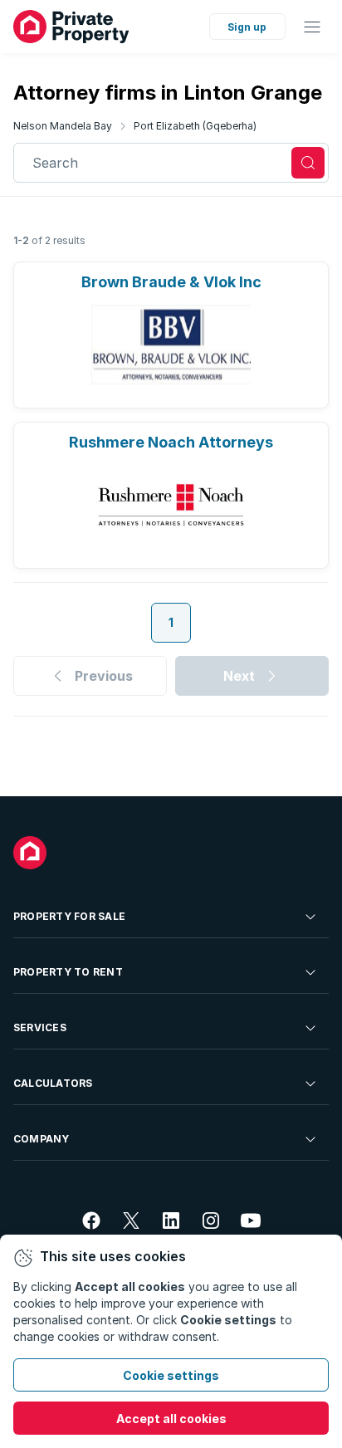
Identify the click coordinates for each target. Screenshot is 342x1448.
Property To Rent (68, 972)
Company (41, 1138)
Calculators (53, 1083)
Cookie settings (171, 1375)
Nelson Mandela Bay (62, 126)
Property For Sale (69, 916)
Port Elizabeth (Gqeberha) (195, 126)
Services (39, 1027)
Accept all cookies (171, 1418)
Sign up (246, 27)
